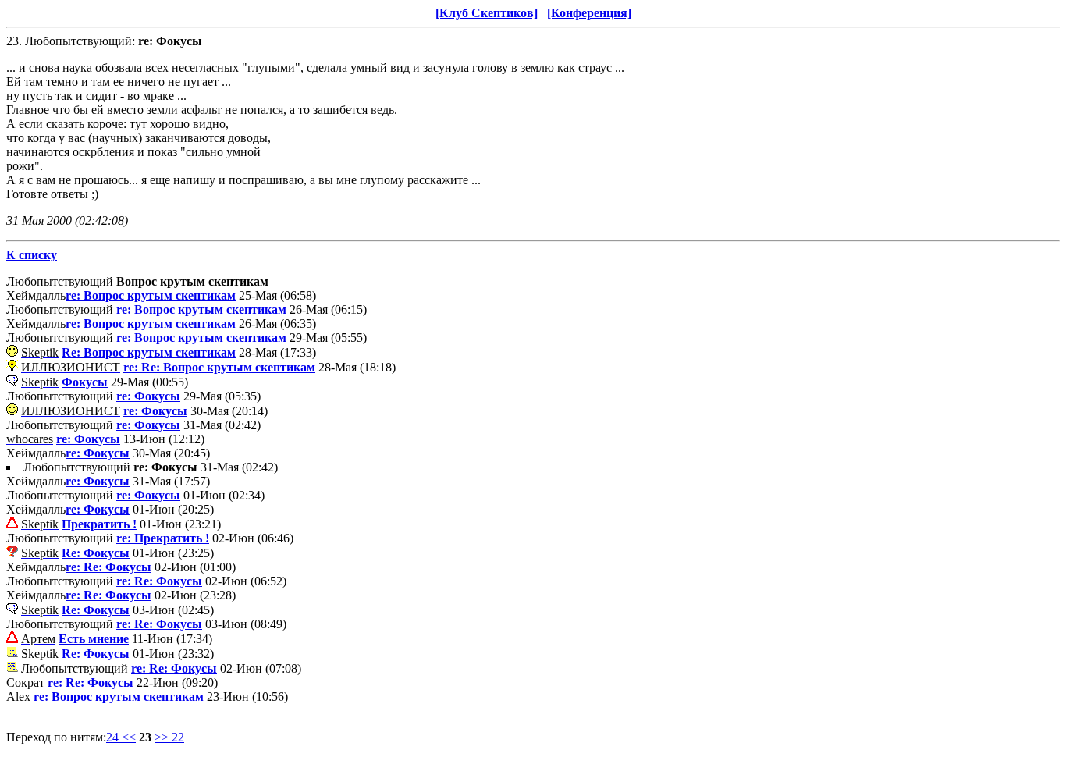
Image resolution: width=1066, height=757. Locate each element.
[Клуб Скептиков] (486, 13)
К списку (31, 254)
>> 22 (169, 737)
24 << (121, 737)
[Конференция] (589, 13)
